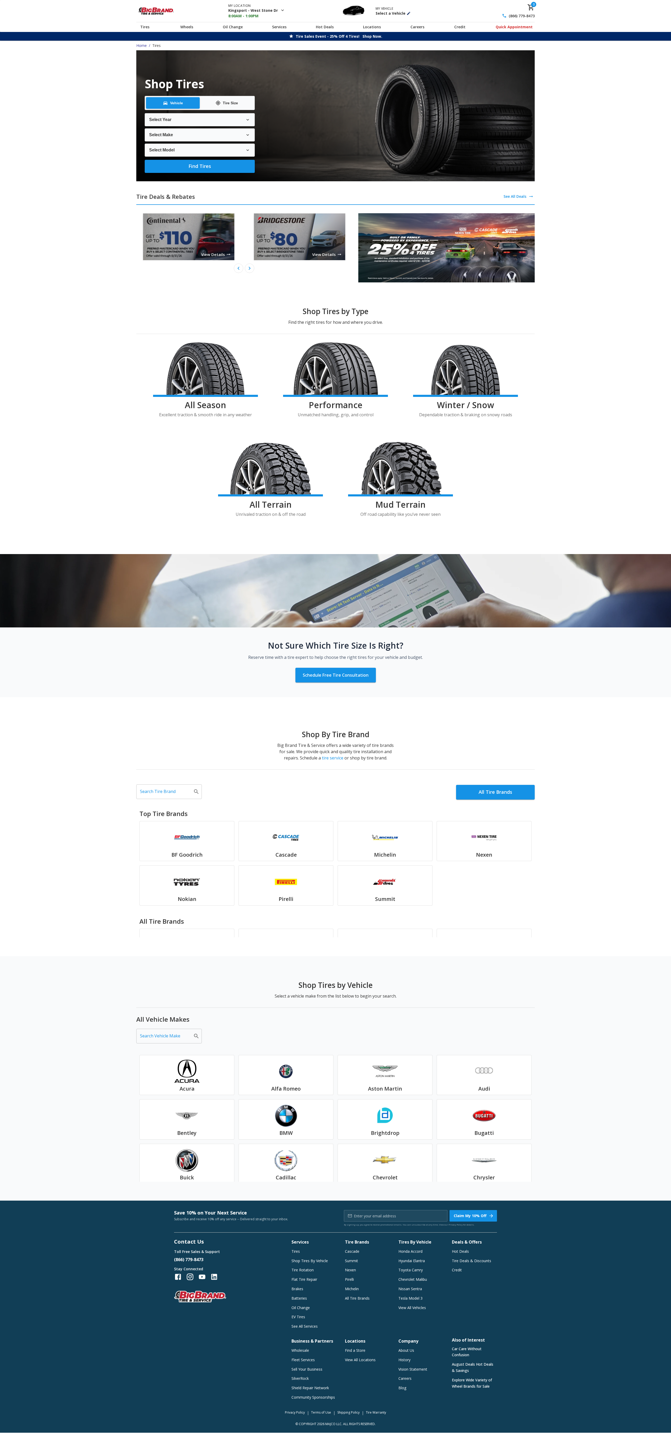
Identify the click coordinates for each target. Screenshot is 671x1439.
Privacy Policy (455, 1224)
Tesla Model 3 (410, 1298)
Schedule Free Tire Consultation (336, 675)
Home (141, 45)
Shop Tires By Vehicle (309, 1260)
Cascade (352, 1251)
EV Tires (298, 1316)
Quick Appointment (514, 26)
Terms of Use (321, 1412)
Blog (402, 1387)
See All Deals (515, 196)
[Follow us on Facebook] (178, 1277)
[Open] (196, 791)
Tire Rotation (302, 1269)
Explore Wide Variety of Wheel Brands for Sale (472, 1383)
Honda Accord (410, 1251)
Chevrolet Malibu (412, 1279)
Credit (460, 26)
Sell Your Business (306, 1369)
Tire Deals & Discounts (471, 1260)
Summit (351, 1260)
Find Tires (199, 166)
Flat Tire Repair (304, 1279)
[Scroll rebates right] (249, 268)
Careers (417, 26)
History (404, 1359)
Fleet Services (303, 1359)
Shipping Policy (348, 1412)
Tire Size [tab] (230, 103)
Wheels (186, 26)
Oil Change (233, 26)
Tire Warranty (376, 1412)
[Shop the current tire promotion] (446, 247)
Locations (372, 26)
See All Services (304, 1326)
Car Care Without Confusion (466, 1352)
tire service (332, 758)
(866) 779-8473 (522, 15)
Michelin (352, 1288)
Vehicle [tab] (176, 103)
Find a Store (355, 1350)
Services (279, 26)
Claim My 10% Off (470, 1215)
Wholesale (300, 1350)
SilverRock (300, 1378)
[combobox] (165, 792)
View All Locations (360, 1359)
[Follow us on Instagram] (190, 1277)
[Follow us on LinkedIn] (214, 1277)
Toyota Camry (410, 1269)
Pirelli (349, 1279)
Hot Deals (325, 26)
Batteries (299, 1298)
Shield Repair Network (310, 1387)
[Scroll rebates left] (238, 268)
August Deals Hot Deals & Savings (472, 1367)
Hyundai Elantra (411, 1260)
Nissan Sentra (410, 1288)
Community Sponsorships (313, 1397)
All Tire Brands (495, 792)
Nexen (350, 1269)
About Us (406, 1350)
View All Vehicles (412, 1307)
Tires (144, 26)
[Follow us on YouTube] (202, 1277)
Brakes (297, 1288)
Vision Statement (412, 1369)
